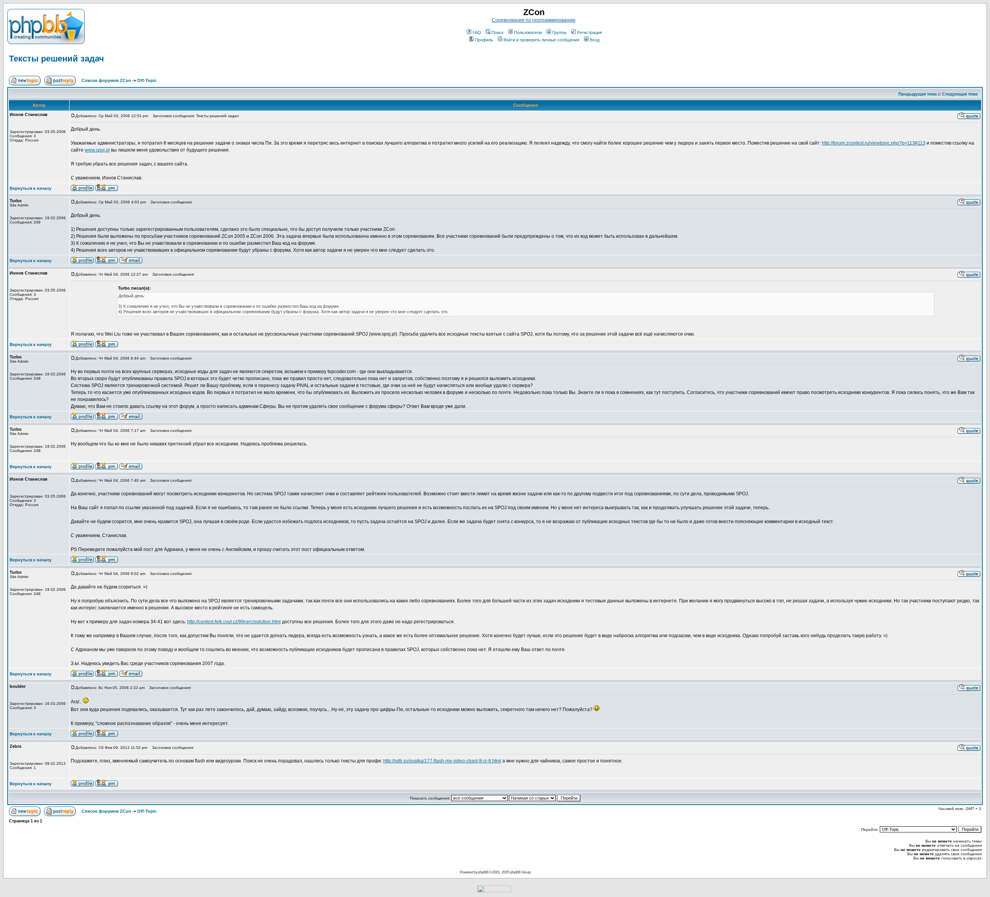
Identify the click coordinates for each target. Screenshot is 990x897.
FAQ (477, 32)
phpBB (483, 872)
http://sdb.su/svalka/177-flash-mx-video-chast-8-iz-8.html (442, 761)
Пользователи (528, 32)
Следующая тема (960, 94)
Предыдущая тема (917, 94)
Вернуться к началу (30, 188)
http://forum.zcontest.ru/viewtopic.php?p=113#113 (873, 143)
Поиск (498, 32)
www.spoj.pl (97, 150)
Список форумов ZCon (106, 80)
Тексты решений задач (56, 58)
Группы (559, 32)
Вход (594, 40)
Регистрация (589, 32)
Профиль (484, 40)
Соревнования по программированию (533, 20)
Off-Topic (147, 80)
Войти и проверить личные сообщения (541, 40)
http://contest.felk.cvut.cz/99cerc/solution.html (234, 621)
